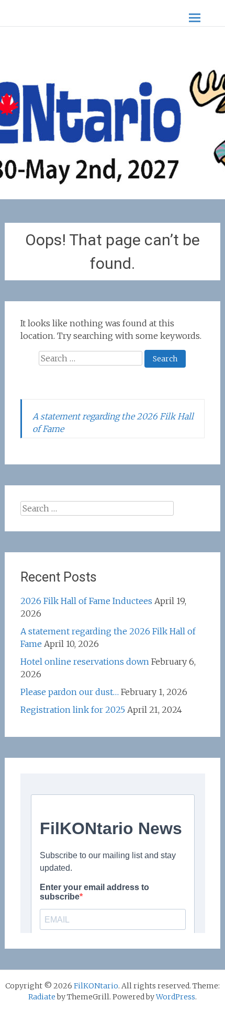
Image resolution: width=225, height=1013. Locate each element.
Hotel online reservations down (84, 661)
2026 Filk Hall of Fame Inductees (86, 601)
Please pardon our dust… (69, 692)
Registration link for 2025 (72, 709)
